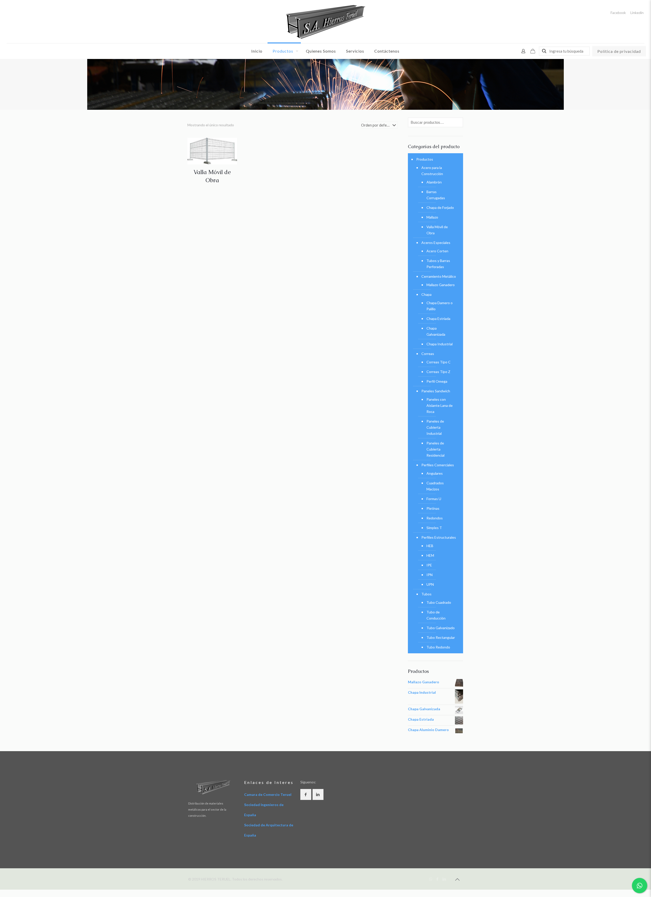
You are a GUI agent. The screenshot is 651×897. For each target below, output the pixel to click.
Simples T (434, 527)
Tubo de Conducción (436, 615)
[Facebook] (437, 879)
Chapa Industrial (439, 344)
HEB (429, 546)
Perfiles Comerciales (437, 465)
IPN (429, 575)
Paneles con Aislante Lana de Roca (439, 405)
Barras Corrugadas (435, 195)
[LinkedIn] (444, 879)
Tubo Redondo (438, 647)
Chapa (426, 294)
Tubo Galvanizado (440, 628)
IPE (429, 565)
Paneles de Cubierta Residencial (435, 449)
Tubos (426, 594)
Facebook (618, 12)
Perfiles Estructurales (438, 537)
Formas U (433, 499)
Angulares (434, 473)
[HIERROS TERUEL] (325, 21)
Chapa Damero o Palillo (439, 306)
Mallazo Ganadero (440, 285)
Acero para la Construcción (432, 170)
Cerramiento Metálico (438, 276)
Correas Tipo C (438, 362)
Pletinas (432, 508)
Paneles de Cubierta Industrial (435, 427)
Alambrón (434, 182)
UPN (430, 584)
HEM (430, 555)
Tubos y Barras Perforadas (438, 263)
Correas (427, 353)
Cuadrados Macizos (435, 486)
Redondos (434, 518)
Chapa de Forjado (440, 207)
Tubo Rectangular (440, 637)
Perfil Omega (436, 381)
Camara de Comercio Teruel (267, 794)
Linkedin (637, 12)
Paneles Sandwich (435, 391)
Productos (424, 159)
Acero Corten (437, 251)
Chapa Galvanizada (435, 331)
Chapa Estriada (438, 318)
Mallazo (432, 217)
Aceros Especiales (435, 242)
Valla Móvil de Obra (437, 230)
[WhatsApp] (430, 879)
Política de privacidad (619, 51)
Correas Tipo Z (438, 371)
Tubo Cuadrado (438, 602)
